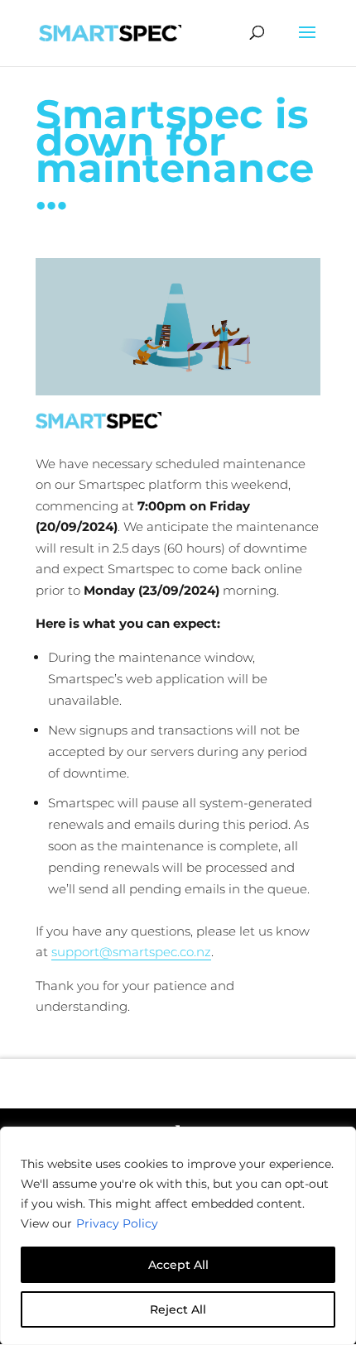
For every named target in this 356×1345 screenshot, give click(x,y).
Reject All (178, 1309)
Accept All (178, 1264)
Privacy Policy (117, 1223)
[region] (178, 1236)
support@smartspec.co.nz (131, 952)
